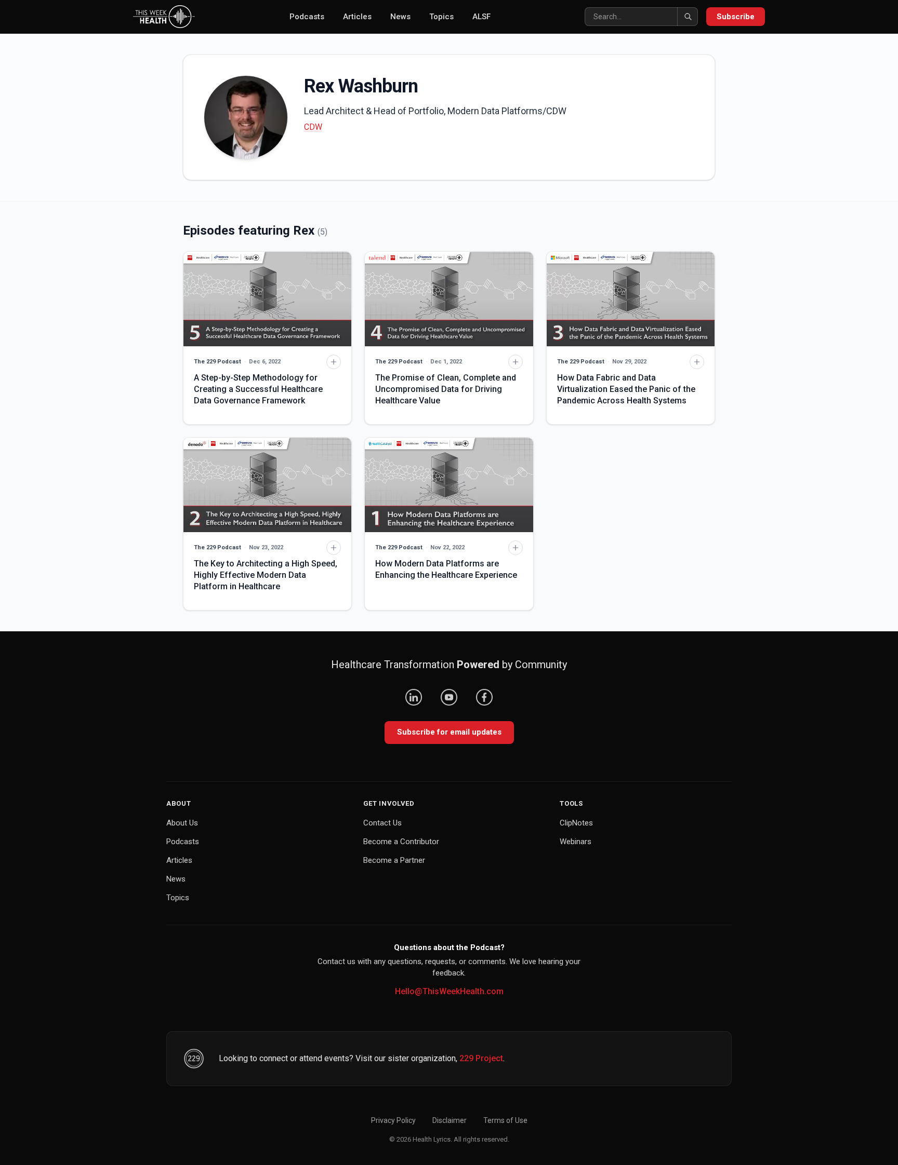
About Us (182, 823)
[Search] (687, 16)
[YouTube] (449, 697)
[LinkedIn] (413, 697)
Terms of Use (505, 1120)
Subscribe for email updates (449, 732)
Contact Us (382, 823)
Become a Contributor (401, 841)
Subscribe (736, 16)
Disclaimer (449, 1120)
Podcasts (306, 16)
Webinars (575, 841)
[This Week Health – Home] (164, 16)
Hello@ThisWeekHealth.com (449, 991)
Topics (441, 16)
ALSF (481, 16)
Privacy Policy (393, 1120)
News (400, 16)
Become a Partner (394, 860)
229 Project (481, 1058)
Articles (357, 16)
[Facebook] (484, 697)
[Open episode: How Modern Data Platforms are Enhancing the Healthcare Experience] (449, 485)
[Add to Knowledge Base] (333, 362)
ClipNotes (576, 823)
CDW (313, 127)
